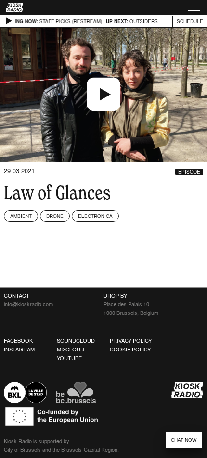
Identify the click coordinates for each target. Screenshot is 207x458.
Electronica (95, 216)
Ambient (21, 216)
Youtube (69, 358)
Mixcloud (70, 349)
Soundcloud (76, 341)
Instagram (19, 349)
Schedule (190, 21)
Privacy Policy (131, 341)
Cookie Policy (130, 349)
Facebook (18, 341)
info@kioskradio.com (28, 304)
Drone (55, 216)
